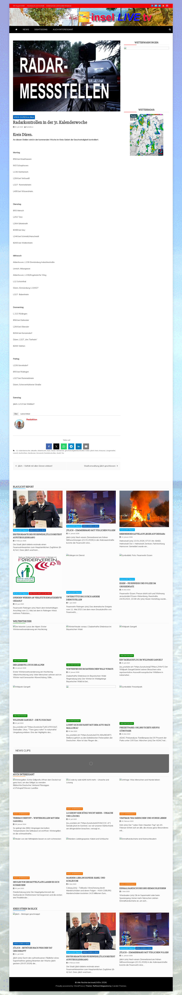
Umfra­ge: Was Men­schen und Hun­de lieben (143, 818)
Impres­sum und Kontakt (35, 6)
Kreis (96, 450)
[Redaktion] (19, 431)
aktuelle (34, 450)
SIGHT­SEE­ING (40, 29)
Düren (53, 450)
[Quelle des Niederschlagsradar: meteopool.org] (146, 155)
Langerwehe (110, 450)
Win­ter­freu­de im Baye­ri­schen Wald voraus (89, 669)
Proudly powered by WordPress (70, 986)
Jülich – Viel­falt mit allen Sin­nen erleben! (35, 466)
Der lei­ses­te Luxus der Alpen (28, 664)
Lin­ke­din (159, 6)
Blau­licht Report (23, 486)
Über (16, 414)
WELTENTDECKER (20, 660)
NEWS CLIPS (22, 750)
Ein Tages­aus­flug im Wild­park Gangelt (141, 659)
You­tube (163, 6)
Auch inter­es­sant (23, 774)
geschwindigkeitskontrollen (75, 450)
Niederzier (32, 453)
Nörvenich (40, 453)
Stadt (59, 453)
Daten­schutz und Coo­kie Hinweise (58, 6)
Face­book (152, 6)
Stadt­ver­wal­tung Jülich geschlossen (100, 466)
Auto (49, 450)
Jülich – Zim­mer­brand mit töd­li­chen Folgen (90, 530)
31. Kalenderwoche (23, 450)
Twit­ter (155, 6)
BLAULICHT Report (20, 530)
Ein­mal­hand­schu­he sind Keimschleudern (142, 888)
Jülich (92, 450)
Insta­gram (167, 6)
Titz (62, 453)
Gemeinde (60, 450)
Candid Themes (119, 986)
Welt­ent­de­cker (22, 621)
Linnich (15, 453)
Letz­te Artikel (25, 414)
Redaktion (31, 419)
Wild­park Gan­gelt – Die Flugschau (32, 720)
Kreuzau (102, 450)
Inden (87, 450)
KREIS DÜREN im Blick (24, 117)
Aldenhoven (42, 450)
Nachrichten (23, 453)
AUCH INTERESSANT (21, 814)
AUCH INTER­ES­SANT (63, 29)
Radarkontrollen (50, 453)
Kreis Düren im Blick (25, 908)
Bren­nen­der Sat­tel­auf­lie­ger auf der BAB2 (142, 534)
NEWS (26, 29)
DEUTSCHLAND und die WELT (40, 593)
